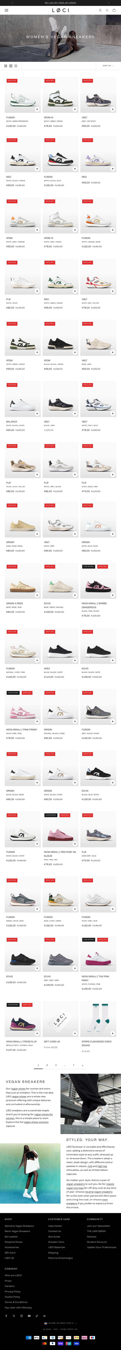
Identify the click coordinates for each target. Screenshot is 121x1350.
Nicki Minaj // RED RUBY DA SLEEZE (60, 854)
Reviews (91, 1237)
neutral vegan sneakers (98, 1192)
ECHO (47, 603)
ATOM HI (48, 118)
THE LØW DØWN (96, 1231)
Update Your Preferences (101, 1247)
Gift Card (10, 1253)
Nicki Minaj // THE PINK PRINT (95, 978)
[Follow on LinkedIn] (44, 1315)
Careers (9, 1286)
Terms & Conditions (16, 1302)
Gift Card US (52, 1042)
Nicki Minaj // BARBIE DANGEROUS (94, 605)
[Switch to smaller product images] (10, 66)
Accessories (12, 1247)
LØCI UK (9, 1258)
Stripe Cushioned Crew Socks (97, 1044)
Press (8, 1281)
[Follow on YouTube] (29, 1315)
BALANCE (11, 422)
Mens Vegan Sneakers (17, 1231)
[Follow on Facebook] (6, 1315)
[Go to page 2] (82, 1065)
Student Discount (97, 1242)
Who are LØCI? (13, 1275)
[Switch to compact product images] (15, 66)
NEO (8, 177)
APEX (47, 669)
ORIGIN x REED (14, 603)
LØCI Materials (56, 1247)
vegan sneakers (75, 1184)
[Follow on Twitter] (13, 1315)
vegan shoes (18, 1089)
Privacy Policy (13, 1292)
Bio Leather (11, 1237)
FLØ (8, 299)
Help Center (55, 1226)
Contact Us (54, 1231)
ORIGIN (10, 542)
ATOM (9, 238)
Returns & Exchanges (60, 1258)
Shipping (53, 1253)
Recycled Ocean (14, 1242)
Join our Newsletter (98, 1226)
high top (102, 1166)
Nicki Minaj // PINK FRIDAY (21, 730)
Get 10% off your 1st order (60, 3)
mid (90, 1166)
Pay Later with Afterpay (18, 1308)
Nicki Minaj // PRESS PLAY (21, 1042)
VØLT (84, 118)
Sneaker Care (56, 1242)
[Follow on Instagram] (21, 1315)
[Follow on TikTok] (36, 1315)
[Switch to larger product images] (5, 66)
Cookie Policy (12, 1297)
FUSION (10, 118)
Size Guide (54, 1237)
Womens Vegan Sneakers (19, 1226)
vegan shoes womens (36, 1122)
